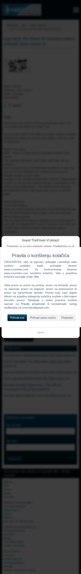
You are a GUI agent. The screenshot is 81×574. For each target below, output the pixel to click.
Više (36, 276)
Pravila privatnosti (33, 303)
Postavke (67, 317)
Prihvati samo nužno (43, 317)
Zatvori (40, 332)
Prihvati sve (17, 317)
